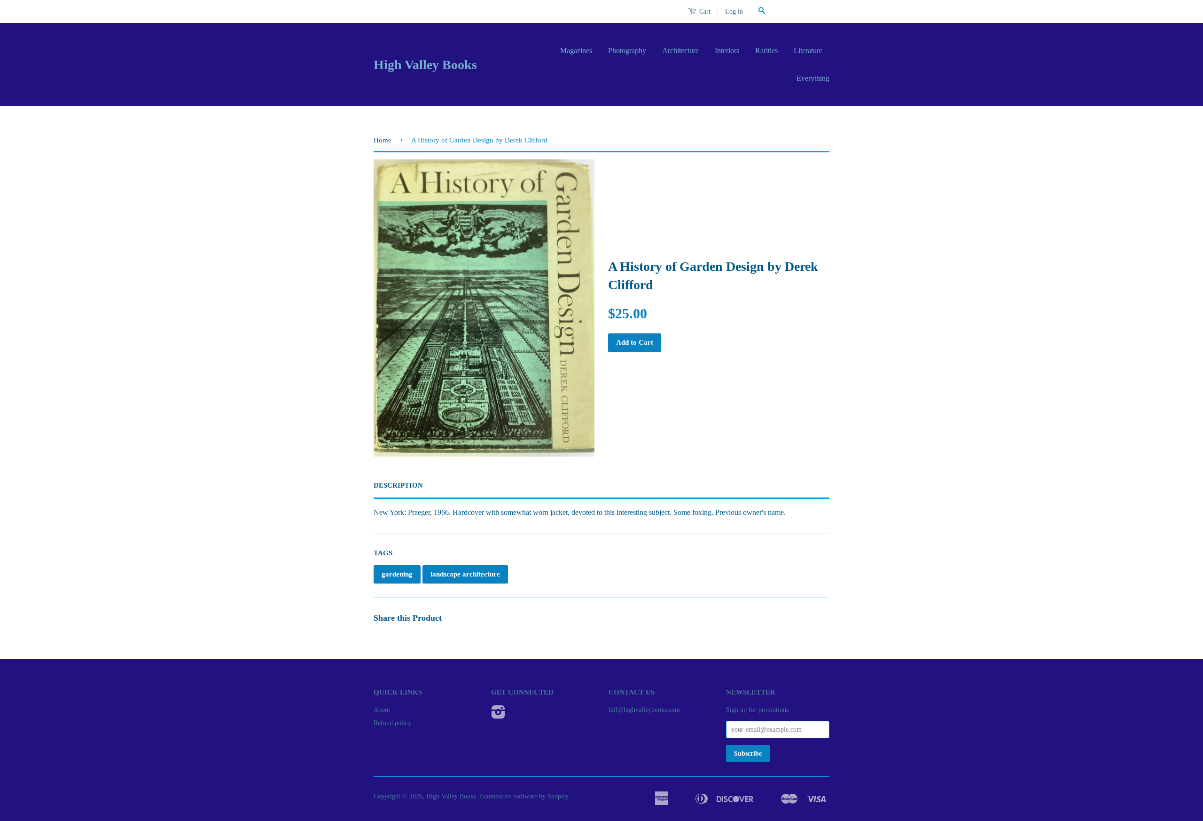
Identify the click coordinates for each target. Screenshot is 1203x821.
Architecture (680, 51)
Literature (808, 51)
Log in (734, 11)
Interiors (727, 51)
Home (382, 140)
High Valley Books (425, 64)
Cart (704, 11)
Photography (627, 51)
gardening (397, 574)
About (382, 709)
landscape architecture (465, 574)
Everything (813, 78)
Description (398, 485)
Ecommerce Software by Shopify (524, 796)
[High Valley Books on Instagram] (498, 715)
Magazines (576, 51)
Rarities (766, 51)
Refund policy (392, 722)
